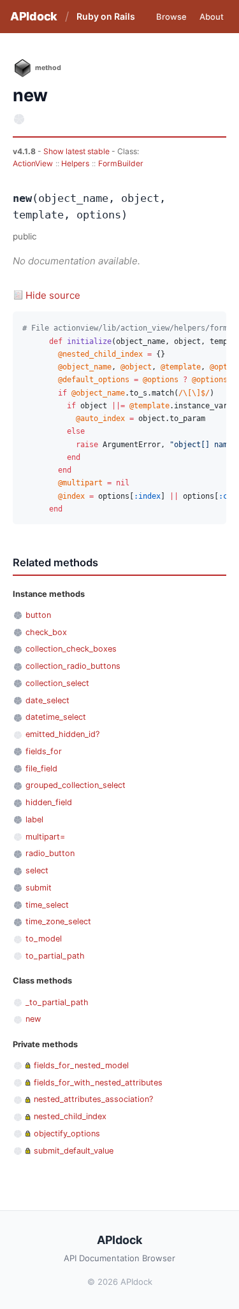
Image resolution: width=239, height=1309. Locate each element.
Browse (171, 16)
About (211, 16)
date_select (47, 700)
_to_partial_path (57, 1002)
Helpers (75, 163)
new (33, 1019)
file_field (41, 768)
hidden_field (48, 802)
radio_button (50, 853)
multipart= (45, 836)
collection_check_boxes (71, 649)
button (38, 615)
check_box (46, 632)
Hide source (52, 295)
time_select (47, 905)
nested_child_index (70, 1116)
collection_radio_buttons (72, 666)
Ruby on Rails (105, 16)
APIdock (33, 16)
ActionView (33, 163)
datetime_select (55, 717)
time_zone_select (58, 921)
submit (38, 887)
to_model (43, 938)
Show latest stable (77, 151)
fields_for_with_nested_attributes (98, 1082)
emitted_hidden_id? (62, 734)
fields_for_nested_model (81, 1065)
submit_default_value (73, 1150)
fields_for (43, 751)
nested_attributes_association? (93, 1099)
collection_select (57, 683)
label (34, 819)
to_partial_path (55, 956)
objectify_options (67, 1133)
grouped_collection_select (75, 785)
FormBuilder (120, 163)
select (36, 870)
